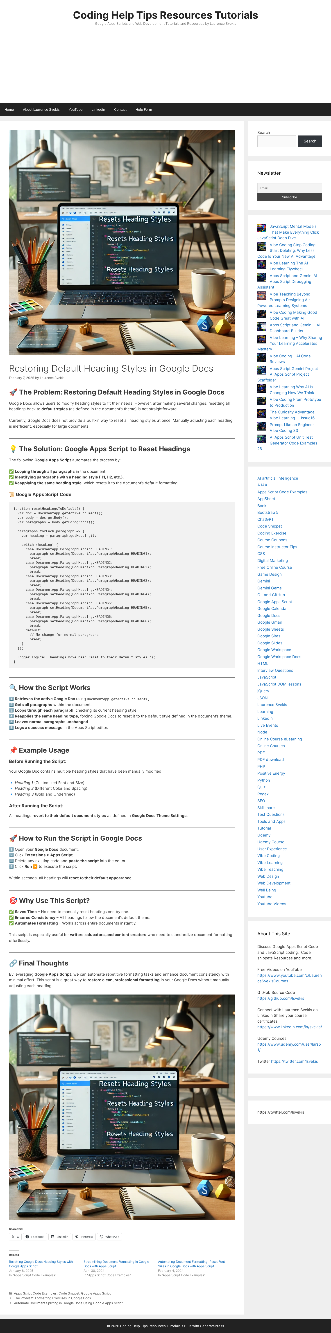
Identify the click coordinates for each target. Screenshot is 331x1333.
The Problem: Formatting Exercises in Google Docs (52, 1298)
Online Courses (271, 746)
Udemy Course (270, 842)
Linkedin (98, 109)
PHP (261, 766)
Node (262, 732)
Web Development (273, 883)
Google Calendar (272, 608)
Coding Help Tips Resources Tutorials (165, 15)
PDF (261, 753)
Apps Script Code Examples (35, 1293)
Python (263, 780)
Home (9, 109)
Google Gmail (269, 622)
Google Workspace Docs (279, 656)
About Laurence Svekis (41, 109)
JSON (262, 698)
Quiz (261, 787)
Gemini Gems (269, 588)
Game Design (269, 574)
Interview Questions (275, 670)
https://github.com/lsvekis (280, 998)
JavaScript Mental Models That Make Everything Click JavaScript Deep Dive (288, 232)
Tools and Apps (271, 821)
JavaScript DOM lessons (279, 684)
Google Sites (268, 636)
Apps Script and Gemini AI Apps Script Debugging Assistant (287, 281)
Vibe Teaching (270, 869)
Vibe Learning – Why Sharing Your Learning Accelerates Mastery (289, 343)
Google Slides (269, 643)
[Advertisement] (165, 69)
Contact (120, 109)
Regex (263, 794)
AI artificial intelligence (277, 478)
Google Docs (268, 615)
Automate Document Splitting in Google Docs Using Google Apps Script (68, 1303)
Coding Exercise (271, 533)
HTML (262, 663)
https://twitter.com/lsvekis (294, 1061)
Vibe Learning (270, 862)
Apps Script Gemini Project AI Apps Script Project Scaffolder (287, 374)
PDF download (270, 759)
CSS (261, 553)
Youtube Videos (271, 904)
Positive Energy (271, 773)
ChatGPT (265, 519)
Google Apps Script (96, 1293)
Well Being (266, 890)
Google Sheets (270, 629)
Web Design (268, 876)
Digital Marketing (272, 560)
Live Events (267, 725)
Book (261, 505)
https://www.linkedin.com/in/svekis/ (289, 1027)
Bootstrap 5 (267, 512)
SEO (261, 800)
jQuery (263, 691)
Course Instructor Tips (277, 547)
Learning (265, 711)
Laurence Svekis (272, 704)
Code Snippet (69, 1293)
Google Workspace (274, 649)
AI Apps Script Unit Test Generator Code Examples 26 (287, 443)
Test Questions (271, 814)
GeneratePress (212, 1326)
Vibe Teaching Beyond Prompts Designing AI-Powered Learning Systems (284, 300)
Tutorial (264, 828)
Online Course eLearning (279, 739)
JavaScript (266, 677)
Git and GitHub (271, 595)
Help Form (144, 109)
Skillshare (266, 807)
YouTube (76, 109)
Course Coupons (272, 540)
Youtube (264, 897)
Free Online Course (274, 567)
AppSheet (266, 498)
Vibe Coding (268, 855)
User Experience (272, 849)
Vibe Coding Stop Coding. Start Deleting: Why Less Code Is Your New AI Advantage (287, 251)
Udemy (263, 835)
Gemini (263, 581)
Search (263, 132)
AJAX (262, 485)
